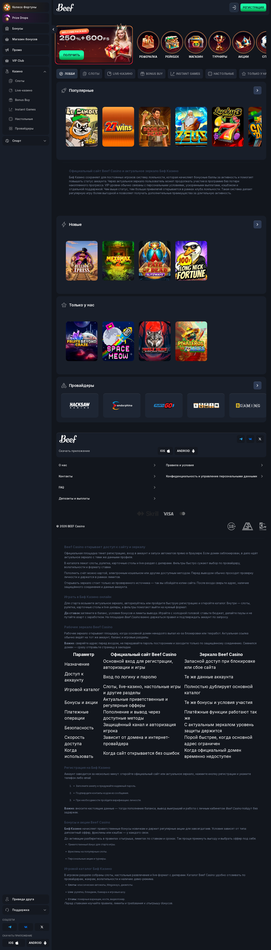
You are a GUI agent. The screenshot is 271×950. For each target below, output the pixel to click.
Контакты (66, 476)
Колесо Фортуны (24, 7)
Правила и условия (180, 465)
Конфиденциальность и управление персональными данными (211, 476)
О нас (63, 465)
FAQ (61, 487)
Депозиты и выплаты (74, 498)
